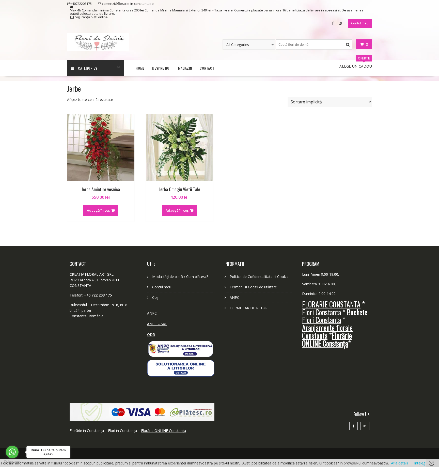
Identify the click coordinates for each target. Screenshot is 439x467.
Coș (155, 297)
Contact (207, 68)
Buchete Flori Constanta (334, 316)
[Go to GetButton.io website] (12, 461)
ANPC (152, 313)
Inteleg (419, 463)
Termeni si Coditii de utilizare (253, 287)
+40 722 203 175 (98, 295)
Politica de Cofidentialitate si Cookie (259, 276)
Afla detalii (399, 463)
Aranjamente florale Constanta (327, 331)
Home (140, 68)
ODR (151, 334)
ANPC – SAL (157, 323)
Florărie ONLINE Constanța (163, 430)
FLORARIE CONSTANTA (331, 304)
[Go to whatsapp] (12, 452)
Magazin (185, 68)
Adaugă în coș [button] (98, 210)
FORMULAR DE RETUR (249, 307)
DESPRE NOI (161, 68)
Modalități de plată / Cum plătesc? (180, 276)
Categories (87, 68)
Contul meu (360, 23)
